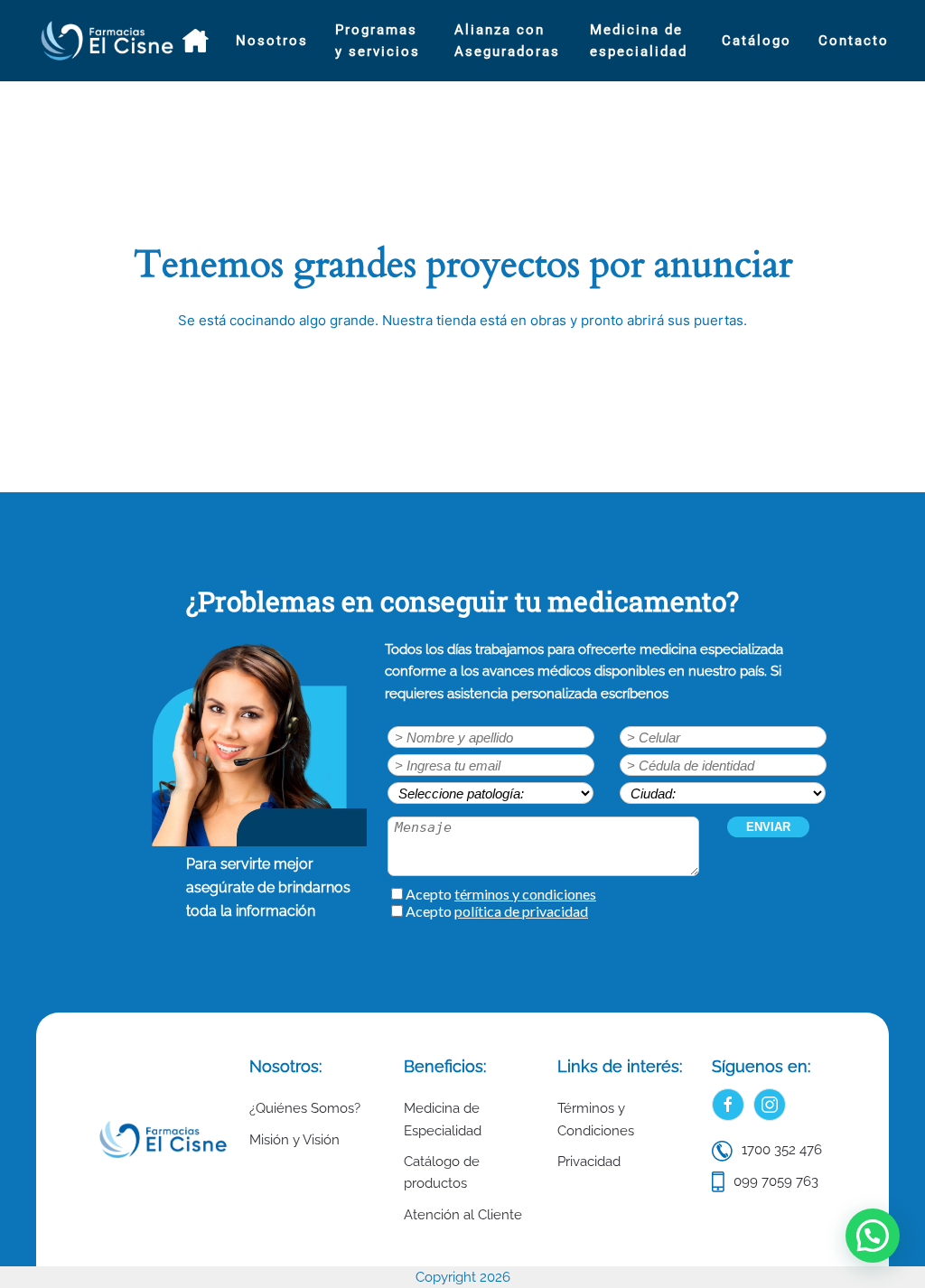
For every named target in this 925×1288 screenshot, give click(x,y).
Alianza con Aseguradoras (507, 41)
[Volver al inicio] (109, 40)
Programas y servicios (377, 41)
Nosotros (272, 41)
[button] (873, 1236)
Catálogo (756, 41)
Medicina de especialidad (638, 41)
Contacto (853, 41)
